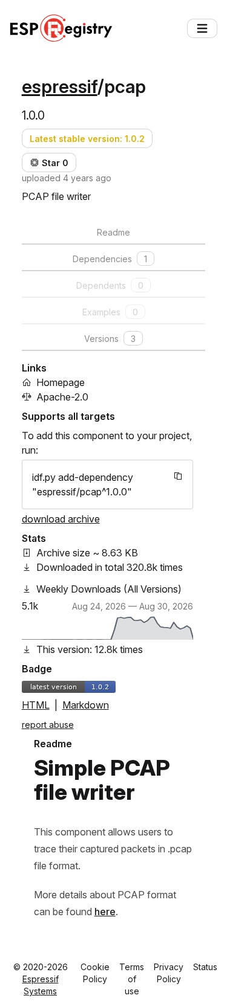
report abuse (48, 724)
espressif (59, 86)
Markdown (85, 705)
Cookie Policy (95, 973)
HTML (36, 705)
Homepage (60, 382)
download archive (61, 519)
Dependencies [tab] (110, 259)
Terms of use (131, 979)
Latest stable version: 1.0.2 (87, 139)
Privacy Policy (168, 973)
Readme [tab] (113, 232)
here (105, 912)
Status (205, 967)
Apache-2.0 (62, 397)
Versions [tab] (110, 338)
